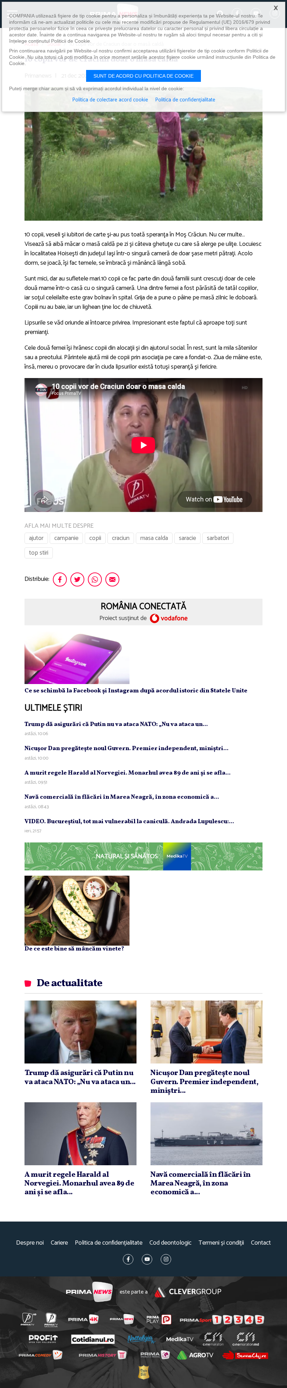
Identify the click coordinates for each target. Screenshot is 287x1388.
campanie (66, 538)
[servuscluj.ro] (245, 1355)
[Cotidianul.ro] (92, 1339)
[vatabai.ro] (143, 1372)
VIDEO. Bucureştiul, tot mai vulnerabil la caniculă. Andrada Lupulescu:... (129, 822)
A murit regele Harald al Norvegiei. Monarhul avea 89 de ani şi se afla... (127, 773)
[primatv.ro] (28, 1319)
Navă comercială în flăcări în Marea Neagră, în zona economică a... (121, 797)
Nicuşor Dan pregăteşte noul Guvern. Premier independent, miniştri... (126, 749)
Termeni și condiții (221, 1243)
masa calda (154, 538)
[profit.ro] (43, 1339)
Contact (261, 1243)
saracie (187, 538)
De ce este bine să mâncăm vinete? (74, 949)
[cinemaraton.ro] (213, 1339)
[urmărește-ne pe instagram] (166, 1259)
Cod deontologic (170, 1243)
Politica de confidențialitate (108, 1243)
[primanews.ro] (122, 1319)
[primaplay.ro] (159, 1319)
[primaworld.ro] (154, 1354)
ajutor (36, 538)
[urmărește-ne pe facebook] (128, 1259)
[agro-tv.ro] (195, 1355)
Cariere (59, 1243)
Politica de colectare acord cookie (110, 100)
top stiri (38, 553)
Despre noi (30, 1243)
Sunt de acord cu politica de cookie (143, 76)
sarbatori (218, 538)
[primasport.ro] (222, 1319)
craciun (121, 538)
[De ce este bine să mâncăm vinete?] (77, 910)
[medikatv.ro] (180, 1339)
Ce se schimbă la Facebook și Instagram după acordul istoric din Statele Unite (135, 691)
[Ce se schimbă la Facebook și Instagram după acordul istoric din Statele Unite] (77, 658)
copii (95, 538)
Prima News (89, 1292)
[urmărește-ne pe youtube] (147, 1259)
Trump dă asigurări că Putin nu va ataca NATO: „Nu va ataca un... (116, 724)
